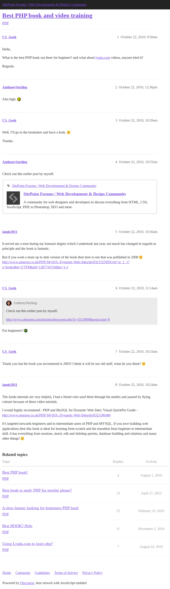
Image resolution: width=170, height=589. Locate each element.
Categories (22, 573)
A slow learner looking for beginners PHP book (40, 508)
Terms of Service (66, 573)
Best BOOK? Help (17, 526)
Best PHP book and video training (47, 15)
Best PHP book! (15, 472)
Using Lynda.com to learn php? (27, 543)
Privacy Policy (92, 573)
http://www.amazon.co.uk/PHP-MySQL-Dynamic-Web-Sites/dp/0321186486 (56, 415)
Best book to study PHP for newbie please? (37, 490)
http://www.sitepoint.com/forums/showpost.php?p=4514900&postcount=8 (58, 319)
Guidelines (42, 573)
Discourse (27, 583)
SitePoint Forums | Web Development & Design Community (44, 4)
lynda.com (102, 57)
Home (6, 573)
